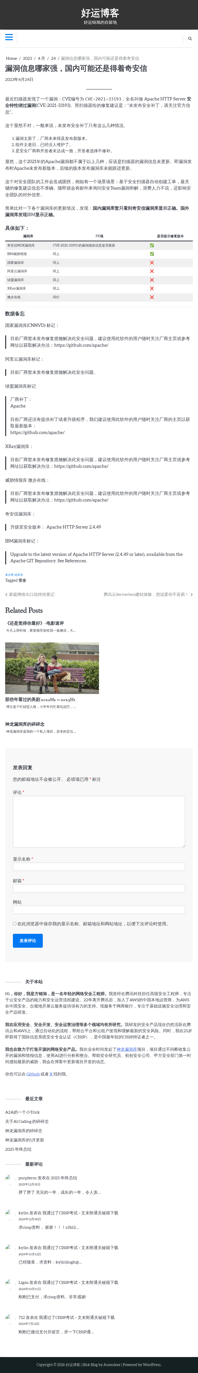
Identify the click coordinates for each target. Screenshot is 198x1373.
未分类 (9, 574)
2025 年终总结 (18, 1149)
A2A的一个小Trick (22, 1112)
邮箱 (18, 881)
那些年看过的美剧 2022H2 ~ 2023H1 (40, 700)
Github (33, 1074)
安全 (22, 580)
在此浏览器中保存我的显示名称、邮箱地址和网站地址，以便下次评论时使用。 (94, 924)
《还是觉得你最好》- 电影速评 (34, 623)
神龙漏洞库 (127, 1049)
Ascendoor (112, 1365)
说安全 (18, 574)
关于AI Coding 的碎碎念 (27, 1122)
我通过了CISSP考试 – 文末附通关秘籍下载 (80, 1213)
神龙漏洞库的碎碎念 (25, 724)
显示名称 (23, 859)
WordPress (152, 1365)
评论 (18, 792)
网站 (17, 902)
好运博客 (100, 12)
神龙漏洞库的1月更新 (24, 1140)
